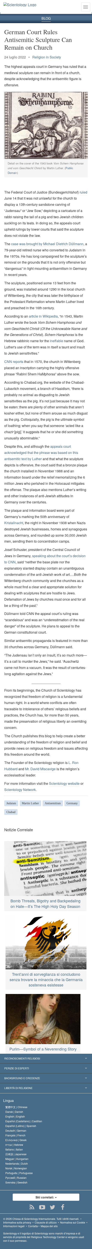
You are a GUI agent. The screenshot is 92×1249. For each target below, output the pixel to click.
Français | (15, 1135)
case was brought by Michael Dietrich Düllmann (47, 243)
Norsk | (16, 1168)
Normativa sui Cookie (72, 1222)
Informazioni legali (14, 1226)
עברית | (14, 1144)
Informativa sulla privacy (17, 1222)
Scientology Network (20, 789)
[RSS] (32, 1207)
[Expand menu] (46, 1059)
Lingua (8, 1100)
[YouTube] (42, 1207)
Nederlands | (16, 1163)
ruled (83, 192)
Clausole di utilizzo (46, 1222)
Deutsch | (15, 1130)
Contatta (33, 1226)
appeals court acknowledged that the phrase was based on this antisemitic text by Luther (41, 452)
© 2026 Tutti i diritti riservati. (41, 1219)
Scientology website (64, 783)
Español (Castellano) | (23, 1121)
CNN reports (14, 361)
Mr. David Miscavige (40, 768)
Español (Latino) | (20, 1126)
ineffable (56, 340)
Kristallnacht (13, 522)
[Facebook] (63, 1207)
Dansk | (14, 1111)
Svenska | (16, 1182)
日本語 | (16, 1154)
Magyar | (16, 1159)
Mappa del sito (49, 1226)
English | (15, 1116)
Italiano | (14, 1149)
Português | (19, 1173)
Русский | (16, 1177)
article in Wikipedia (43, 316)
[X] (52, 1207)
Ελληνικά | (16, 1140)
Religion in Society (46, 57)
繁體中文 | (16, 1107)
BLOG (46, 18)
